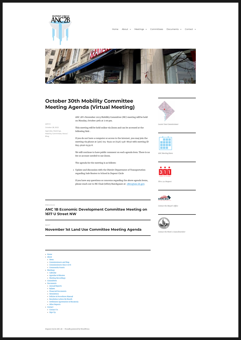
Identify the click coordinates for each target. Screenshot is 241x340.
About (125, 29)
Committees (156, 29)
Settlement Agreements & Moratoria (63, 302)
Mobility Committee (53, 134)
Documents (173, 29)
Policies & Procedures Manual (61, 296)
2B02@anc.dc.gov (135, 184)
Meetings (139, 29)
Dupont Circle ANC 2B (53, 329)
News (51, 260)
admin (48, 124)
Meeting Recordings (57, 278)
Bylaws (52, 289)
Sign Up (52, 312)
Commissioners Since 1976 (60, 265)
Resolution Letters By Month (60, 299)
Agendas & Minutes (57, 275)
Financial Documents (57, 291)
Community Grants (57, 267)
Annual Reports (55, 286)
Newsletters (54, 294)
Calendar (52, 273)
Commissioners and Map (59, 262)
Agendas (48, 131)
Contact (189, 29)
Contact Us (53, 310)
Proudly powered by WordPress (77, 329)
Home (115, 29)
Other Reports (55, 304)
